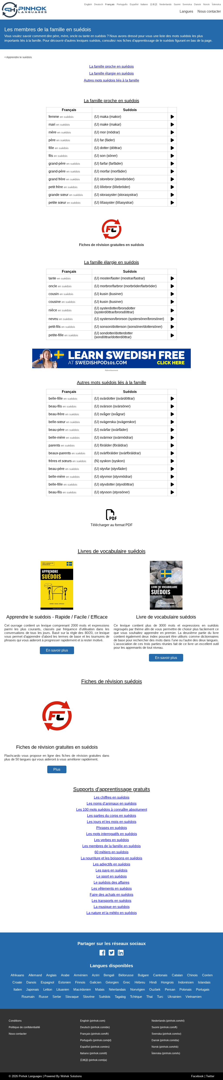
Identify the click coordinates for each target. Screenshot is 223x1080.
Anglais (51, 975)
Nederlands (165, 4)
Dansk (197, 4)
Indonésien (186, 982)
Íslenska (216, 4)
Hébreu (140, 982)
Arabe (65, 975)
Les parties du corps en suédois (111, 815)
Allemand (35, 975)
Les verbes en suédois (111, 840)
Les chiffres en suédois (111, 797)
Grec (126, 982)
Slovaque (72, 996)
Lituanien (62, 989)
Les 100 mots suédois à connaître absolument (111, 809)
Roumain (28, 996)
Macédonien (82, 989)
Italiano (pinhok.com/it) (93, 1053)
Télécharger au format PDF (112, 525)
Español (134, 4)
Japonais (32, 989)
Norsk (206, 4)
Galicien (95, 982)
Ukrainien (174, 996)
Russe (43, 996)
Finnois (80, 982)
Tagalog (120, 996)
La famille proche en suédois (111, 66)
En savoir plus (57, 650)
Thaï (149, 996)
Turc (160, 996)
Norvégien (137, 989)
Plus (56, 769)
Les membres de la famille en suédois (111, 846)
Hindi (153, 982)
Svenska (187, 4)
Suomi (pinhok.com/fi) (164, 1027)
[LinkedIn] (120, 953)
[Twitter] (111, 953)
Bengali (109, 975)
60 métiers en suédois (111, 852)
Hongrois (167, 982)
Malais (100, 989)
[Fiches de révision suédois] (57, 738)
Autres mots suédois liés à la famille (111, 80)
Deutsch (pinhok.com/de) (95, 1027)
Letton (47, 989)
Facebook (197, 1076)
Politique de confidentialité (24, 1027)
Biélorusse (125, 975)
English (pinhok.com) (92, 1020)
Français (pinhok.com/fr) (94, 1033)
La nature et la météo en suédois (111, 913)
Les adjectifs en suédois (111, 864)
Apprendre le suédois (19, 57)
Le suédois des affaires (111, 882)
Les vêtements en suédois (111, 888)
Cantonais (160, 975)
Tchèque (136, 996)
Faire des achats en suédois (111, 894)
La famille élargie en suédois (111, 73)
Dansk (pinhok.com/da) (165, 1040)
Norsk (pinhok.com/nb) (165, 1046)
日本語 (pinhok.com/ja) (93, 1060)
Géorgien (112, 982)
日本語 (153, 4)
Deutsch (98, 4)
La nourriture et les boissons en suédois (111, 858)
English (88, 4)
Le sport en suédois (111, 876)
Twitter (210, 1076)
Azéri (95, 975)
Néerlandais (117, 989)
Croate (17, 982)
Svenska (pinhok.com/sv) (166, 1033)
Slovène (89, 996)
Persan (170, 989)
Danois (31, 982)
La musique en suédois (112, 907)
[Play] (172, 116)
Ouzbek (154, 989)
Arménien (81, 975)
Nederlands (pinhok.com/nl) (168, 1020)
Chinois (192, 975)
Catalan (177, 975)
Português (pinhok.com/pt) (95, 1040)
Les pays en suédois (111, 870)
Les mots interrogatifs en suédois (111, 834)
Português (122, 4)
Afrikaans (17, 975)
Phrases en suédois (111, 828)
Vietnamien (193, 996)
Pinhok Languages (30, 1076)
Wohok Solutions (71, 1076)
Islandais (204, 982)
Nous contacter (209, 11)
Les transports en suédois (111, 901)
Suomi (177, 4)
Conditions (15, 1020)
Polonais (185, 989)
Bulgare (143, 975)
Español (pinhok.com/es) (95, 1046)
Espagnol (47, 982)
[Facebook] (102, 953)
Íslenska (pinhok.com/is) (166, 1053)
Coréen (207, 975)
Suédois (104, 996)
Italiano (144, 4)
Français (110, 4)
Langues (186, 11)
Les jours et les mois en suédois (111, 822)
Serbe (56, 996)
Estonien (64, 982)
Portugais (202, 989)
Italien (18, 989)
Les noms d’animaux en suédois (112, 803)
